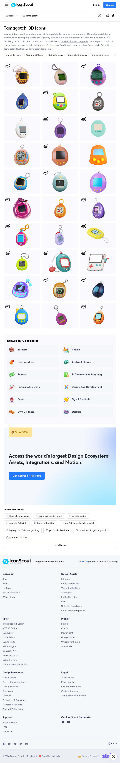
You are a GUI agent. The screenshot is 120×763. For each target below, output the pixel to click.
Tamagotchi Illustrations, (16, 48)
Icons (63, 601)
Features (6, 588)
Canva (64, 628)
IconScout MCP (10, 655)
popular (21, 45)
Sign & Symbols (81, 399)
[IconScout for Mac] (62, 722)
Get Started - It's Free (26, 475)
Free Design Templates (73, 610)
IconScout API (9, 650)
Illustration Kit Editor (13, 623)
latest (29, 45)
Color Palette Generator (14, 664)
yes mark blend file (59, 530)
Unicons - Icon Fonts (71, 606)
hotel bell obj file (46, 523)
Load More (60, 545)
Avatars (22, 399)
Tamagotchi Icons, (38, 48)
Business (22, 349)
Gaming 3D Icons (34, 55)
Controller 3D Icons (77, 55)
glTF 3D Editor (9, 628)
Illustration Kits (69, 597)
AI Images (66, 592)
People (76, 349)
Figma (64, 623)
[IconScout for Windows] (68, 722)
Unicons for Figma (70, 641)
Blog (4, 579)
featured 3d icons (46, 45)
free (26, 34)
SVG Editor (7, 632)
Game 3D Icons (13, 55)
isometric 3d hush (18, 537)
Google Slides (68, 637)
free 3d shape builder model (79, 523)
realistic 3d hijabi (18, 523)
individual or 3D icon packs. (74, 41)
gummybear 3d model (50, 516)
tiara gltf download (19, 516)
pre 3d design (79, 516)
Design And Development (87, 387)
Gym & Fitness (26, 412)
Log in (96, 5)
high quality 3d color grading (24, 530)
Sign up (110, 5)
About (5, 583)
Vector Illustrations (70, 588)
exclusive (12, 45)
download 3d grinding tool (92, 530)
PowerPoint (67, 632)
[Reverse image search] (100, 16)
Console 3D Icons (100, 55)
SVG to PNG (8, 641)
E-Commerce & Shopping (87, 374)
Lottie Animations (70, 583)
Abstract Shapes (81, 362)
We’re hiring (8, 597)
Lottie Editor (8, 637)
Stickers (76, 412)
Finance (22, 374)
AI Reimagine (9, 646)
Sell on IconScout (11, 592)
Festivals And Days (29, 387)
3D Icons (65, 579)
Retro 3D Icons (55, 55)
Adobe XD (66, 646)
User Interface (26, 362)
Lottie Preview (9, 659)
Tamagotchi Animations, (100, 45)
